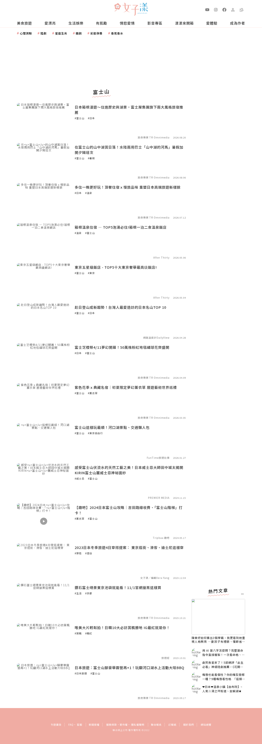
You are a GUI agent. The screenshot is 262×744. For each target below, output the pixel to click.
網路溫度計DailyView (156, 337)
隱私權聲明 (137, 724)
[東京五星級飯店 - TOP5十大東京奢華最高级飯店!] (43, 281)
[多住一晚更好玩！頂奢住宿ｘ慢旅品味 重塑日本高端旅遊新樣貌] (43, 201)
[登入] (233, 9)
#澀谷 (88, 553)
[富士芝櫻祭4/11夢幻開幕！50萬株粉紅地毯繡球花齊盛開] (43, 361)
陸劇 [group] (43, 33)
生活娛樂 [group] (75, 23)
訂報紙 (172, 724)
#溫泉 (88, 193)
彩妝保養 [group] (96, 33)
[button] (241, 9)
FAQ (70, 724)
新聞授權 (94, 724)
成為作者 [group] (237, 23)
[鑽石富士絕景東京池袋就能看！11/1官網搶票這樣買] (43, 601)
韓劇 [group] (79, 33)
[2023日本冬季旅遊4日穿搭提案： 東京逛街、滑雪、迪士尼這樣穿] (43, 561)
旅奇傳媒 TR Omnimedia (153, 137)
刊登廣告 (56, 724)
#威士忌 (79, 478)
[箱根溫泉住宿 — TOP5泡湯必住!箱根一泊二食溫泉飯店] (43, 241)
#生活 (78, 593)
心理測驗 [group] (26, 33)
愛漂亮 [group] (50, 23)
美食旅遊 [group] (24, 23)
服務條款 (111, 724)
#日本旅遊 (81, 673)
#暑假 (91, 158)
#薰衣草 (92, 393)
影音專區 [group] (154, 23)
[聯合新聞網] (117, 8)
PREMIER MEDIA (158, 497)
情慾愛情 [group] (127, 23)
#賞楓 (78, 633)
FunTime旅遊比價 (158, 457)
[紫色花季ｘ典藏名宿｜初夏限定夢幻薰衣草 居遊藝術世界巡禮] (43, 401)
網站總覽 (206, 724)
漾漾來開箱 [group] (184, 23)
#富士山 (79, 118)
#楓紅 (88, 633)
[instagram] (215, 9)
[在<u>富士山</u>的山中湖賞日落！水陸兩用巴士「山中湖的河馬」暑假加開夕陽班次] (43, 161)
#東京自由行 (95, 433)
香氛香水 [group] (117, 33)
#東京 (91, 273)
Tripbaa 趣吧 (161, 538)
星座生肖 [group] (61, 33)
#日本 (91, 118)
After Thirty (161, 257)
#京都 (88, 593)
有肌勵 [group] (101, 23)
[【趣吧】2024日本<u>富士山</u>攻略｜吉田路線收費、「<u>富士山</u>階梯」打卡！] (43, 521)
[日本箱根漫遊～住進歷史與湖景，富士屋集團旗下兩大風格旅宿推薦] (43, 121)
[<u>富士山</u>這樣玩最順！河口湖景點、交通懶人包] (43, 441)
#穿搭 (78, 553)
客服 (79, 724)
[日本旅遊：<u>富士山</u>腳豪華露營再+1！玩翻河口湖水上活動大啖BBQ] (43, 681)
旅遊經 (165, 658)
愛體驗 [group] (211, 23)
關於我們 (188, 724)
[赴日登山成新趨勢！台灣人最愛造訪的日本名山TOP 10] (43, 321)
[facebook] (224, 9)
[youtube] (207, 9)
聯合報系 (156, 724)
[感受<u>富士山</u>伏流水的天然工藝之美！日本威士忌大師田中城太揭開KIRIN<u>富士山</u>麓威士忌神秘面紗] (43, 481)
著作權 (124, 724)
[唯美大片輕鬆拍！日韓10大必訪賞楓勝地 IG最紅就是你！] (43, 641)
